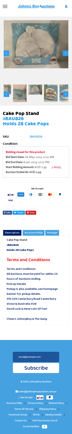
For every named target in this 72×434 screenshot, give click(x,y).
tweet (20, 213)
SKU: (6, 137)
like (8, 213)
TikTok (36, 415)
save (32, 213)
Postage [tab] (52, 232)
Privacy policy (35, 403)
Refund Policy (56, 403)
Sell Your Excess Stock (44, 420)
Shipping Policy (47, 409)
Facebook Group (18, 415)
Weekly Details (53, 415)
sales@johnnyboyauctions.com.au (37, 391)
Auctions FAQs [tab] (34, 232)
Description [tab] (12, 232)
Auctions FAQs (14, 403)
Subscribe (36, 368)
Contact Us (21, 420)
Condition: (10, 144)
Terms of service (24, 409)
